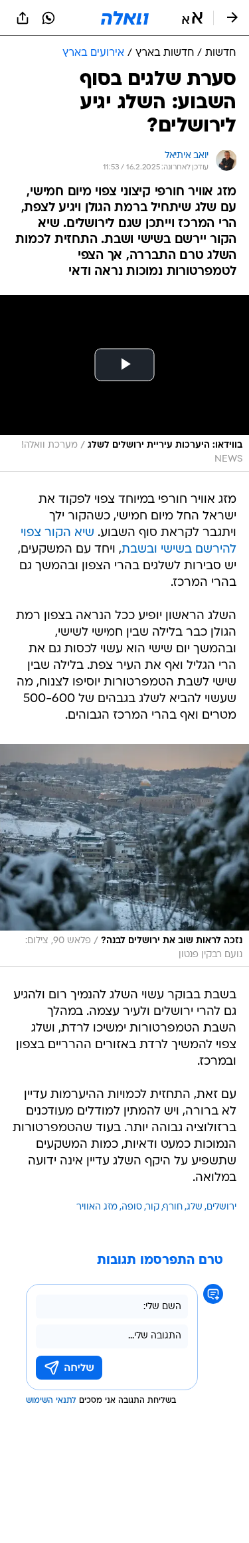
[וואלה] (125, 18)
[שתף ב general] (22, 18)
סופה (132, 1207)
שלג (195, 1207)
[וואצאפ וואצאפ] (48, 18)
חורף (173, 1207)
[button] (192, 18)
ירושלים (221, 1207)
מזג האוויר (97, 1207)
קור (152, 1207)
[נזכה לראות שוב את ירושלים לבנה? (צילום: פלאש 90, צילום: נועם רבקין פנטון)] (124, 855)
